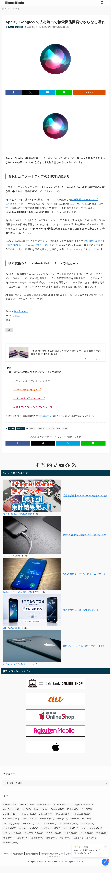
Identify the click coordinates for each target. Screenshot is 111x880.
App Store (11, 809)
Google (41, 429)
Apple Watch (84, 804)
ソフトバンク (12, 833)
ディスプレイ (33, 833)
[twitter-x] (43, 465)
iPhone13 (82, 814)
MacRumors (21, 311)
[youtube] (61, 465)
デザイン (53, 833)
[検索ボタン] (102, 3)
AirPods (9, 804)
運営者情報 (18, 854)
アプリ (87, 823)
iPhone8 (45, 814)
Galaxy (40, 809)
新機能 (37, 838)
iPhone (29, 814)
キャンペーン (28, 828)
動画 (22, 838)
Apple (11, 27)
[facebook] (37, 465)
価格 (8, 838)
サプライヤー (50, 828)
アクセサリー (46, 823)
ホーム (7, 854)
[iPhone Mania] (13, 3)
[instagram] (49, 465)
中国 (101, 833)
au (27, 809)
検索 (59, 429)
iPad (86, 809)
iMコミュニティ (43, 416)
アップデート (68, 823)
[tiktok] (55, 465)
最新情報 (19, 27)
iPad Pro (10, 814)
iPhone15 (29, 819)
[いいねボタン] (9, 330)
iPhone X (47, 819)
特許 (65, 838)
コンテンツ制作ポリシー (52, 854)
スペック (70, 828)
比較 (51, 838)
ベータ (86, 833)
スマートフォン (92, 828)
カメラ (9, 828)
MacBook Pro (81, 819)
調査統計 (10, 842)
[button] (13, 92)
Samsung (11, 823)
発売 (78, 838)
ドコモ (70, 833)
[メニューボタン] (108, 3)
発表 (91, 838)
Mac (62, 819)
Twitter (28, 823)
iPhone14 (11, 819)
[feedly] (67, 465)
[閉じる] (106, 846)
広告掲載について (55, 857)
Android (27, 804)
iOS (72, 809)
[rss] (73, 465)
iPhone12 (63, 814)
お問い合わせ (32, 854)
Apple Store (62, 804)
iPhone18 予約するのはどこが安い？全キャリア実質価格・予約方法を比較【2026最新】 (66, 352)
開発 (65, 429)
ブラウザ (50, 429)
